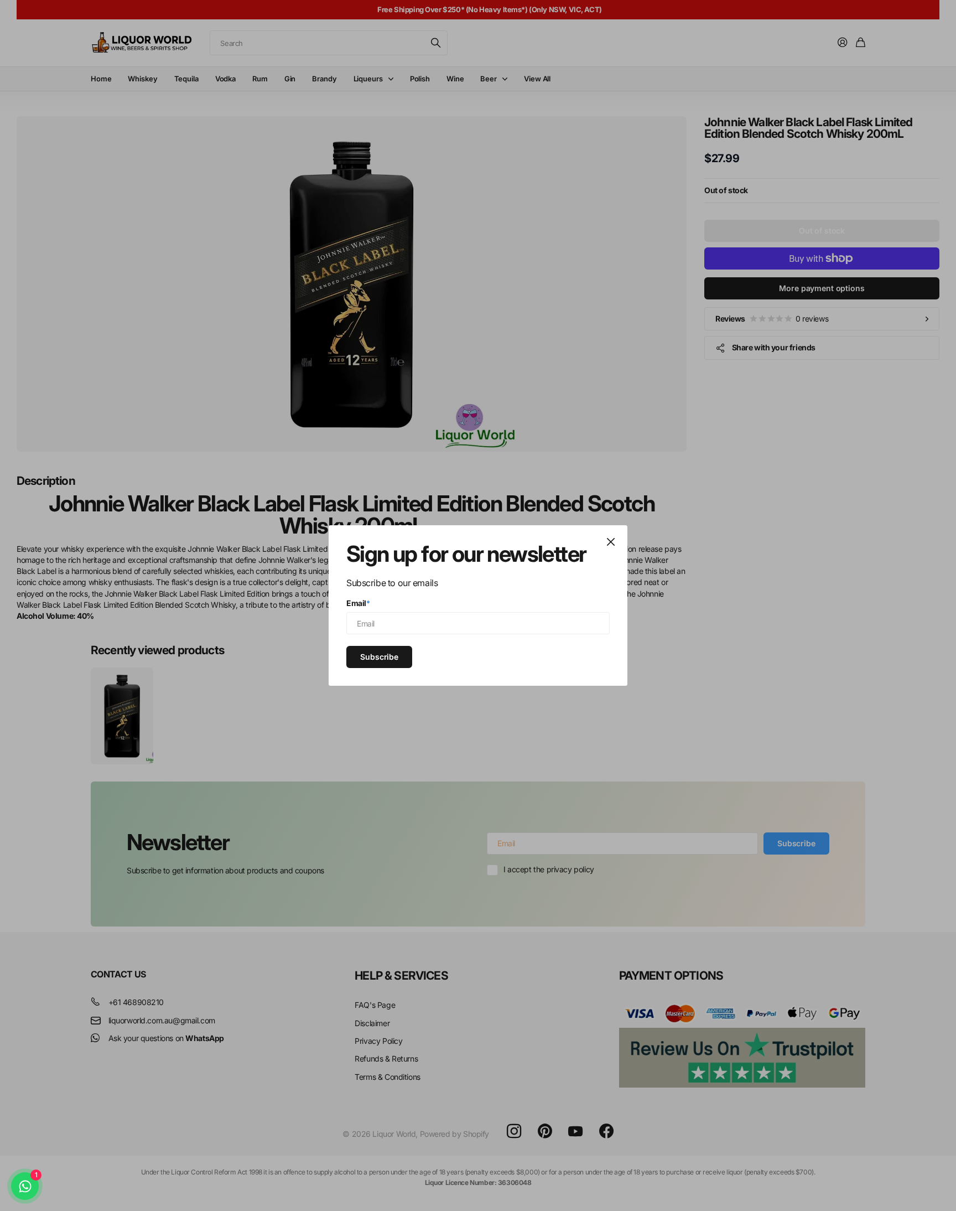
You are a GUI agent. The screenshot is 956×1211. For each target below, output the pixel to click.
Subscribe (379, 656)
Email (358, 603)
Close (610, 541)
